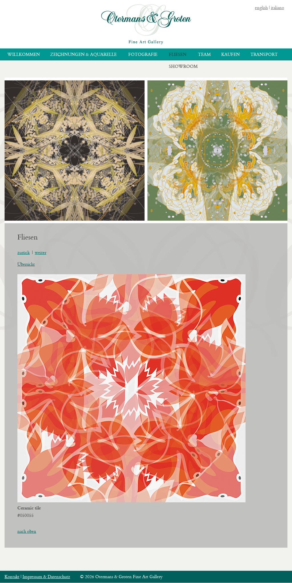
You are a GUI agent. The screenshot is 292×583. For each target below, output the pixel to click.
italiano (277, 7)
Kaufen (230, 54)
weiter (40, 252)
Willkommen (23, 54)
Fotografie (142, 54)
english (261, 7)
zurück (23, 252)
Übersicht (26, 264)
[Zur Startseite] (146, 24)
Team (204, 54)
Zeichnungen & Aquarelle (83, 54)
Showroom (183, 66)
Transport (264, 54)
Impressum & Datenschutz (46, 576)
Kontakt (12, 576)
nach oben (26, 531)
